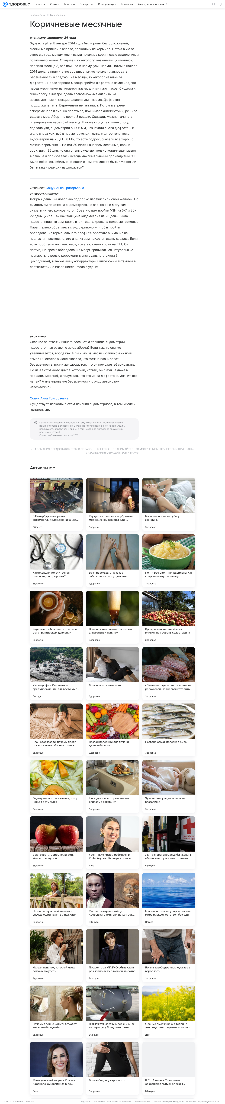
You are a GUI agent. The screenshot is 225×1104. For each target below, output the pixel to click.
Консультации (37, 15)
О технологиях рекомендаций (168, 1101)
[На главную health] (19, 4)
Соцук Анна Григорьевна (65, 188)
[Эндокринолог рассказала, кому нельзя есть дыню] (56, 786)
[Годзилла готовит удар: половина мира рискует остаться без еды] (168, 899)
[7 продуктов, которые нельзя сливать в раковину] (112, 786)
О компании (17, 1101)
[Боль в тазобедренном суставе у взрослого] (168, 955)
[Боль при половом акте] (112, 673)
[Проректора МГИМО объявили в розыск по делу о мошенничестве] (112, 955)
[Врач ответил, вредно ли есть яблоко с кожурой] (56, 842)
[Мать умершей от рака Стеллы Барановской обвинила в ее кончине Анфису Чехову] (56, 1068)
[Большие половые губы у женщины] (168, 504)
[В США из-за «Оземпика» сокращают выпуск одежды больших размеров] (168, 1068)
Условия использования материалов (112, 1101)
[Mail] (5, 4)
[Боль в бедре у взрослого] (112, 1068)
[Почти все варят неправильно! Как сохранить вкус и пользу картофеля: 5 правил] (168, 560)
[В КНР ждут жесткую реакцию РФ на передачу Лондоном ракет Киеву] (112, 1012)
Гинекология (57, 15)
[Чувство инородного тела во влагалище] (168, 786)
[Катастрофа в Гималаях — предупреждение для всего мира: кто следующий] (56, 673)
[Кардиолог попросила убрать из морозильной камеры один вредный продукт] (112, 504)
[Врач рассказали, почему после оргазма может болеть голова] (56, 730)
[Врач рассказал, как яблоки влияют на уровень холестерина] (168, 617)
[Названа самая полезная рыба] (168, 730)
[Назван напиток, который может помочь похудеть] (56, 955)
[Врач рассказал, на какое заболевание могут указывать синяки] (112, 560)
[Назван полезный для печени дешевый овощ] (112, 730)
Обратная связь (142, 1101)
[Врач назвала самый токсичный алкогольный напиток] (112, 617)
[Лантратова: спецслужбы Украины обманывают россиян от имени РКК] (168, 842)
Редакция (86, 1101)
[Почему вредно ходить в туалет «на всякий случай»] (56, 1012)
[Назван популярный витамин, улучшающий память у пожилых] (56, 899)
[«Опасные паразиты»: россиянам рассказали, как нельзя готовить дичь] (168, 673)
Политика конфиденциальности (202, 1101)
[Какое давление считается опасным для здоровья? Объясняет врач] (56, 560)
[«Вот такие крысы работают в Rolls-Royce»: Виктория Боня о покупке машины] (112, 842)
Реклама (29, 1101)
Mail (6, 1101)
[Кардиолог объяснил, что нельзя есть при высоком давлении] (56, 617)
